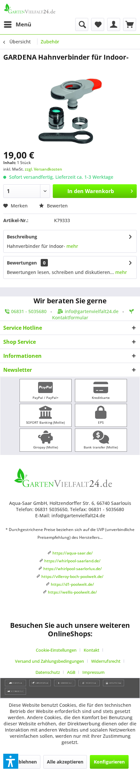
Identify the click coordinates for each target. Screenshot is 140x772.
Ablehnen (26, 762)
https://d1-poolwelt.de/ (72, 584)
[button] (10, 761)
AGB (71, 672)
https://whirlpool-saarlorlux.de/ (72, 568)
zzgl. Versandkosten (43, 169)
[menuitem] (17, 24)
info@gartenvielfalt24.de (92, 311)
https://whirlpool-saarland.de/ (72, 561)
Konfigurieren (109, 762)
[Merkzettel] (97, 24)
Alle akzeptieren (65, 762)
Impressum (93, 672)
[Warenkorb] (129, 24)
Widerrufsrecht (105, 661)
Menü (23, 24)
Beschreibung (22, 237)
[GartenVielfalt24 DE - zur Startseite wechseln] (36, 9)
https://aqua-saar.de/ (72, 553)
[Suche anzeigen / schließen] (81, 24)
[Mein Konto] (113, 24)
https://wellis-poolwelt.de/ (72, 592)
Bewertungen (22, 263)
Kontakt (91, 650)
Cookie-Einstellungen (56, 650)
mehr (72, 246)
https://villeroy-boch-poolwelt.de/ (72, 576)
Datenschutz (47, 672)
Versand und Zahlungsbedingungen (49, 661)
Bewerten (57, 206)
